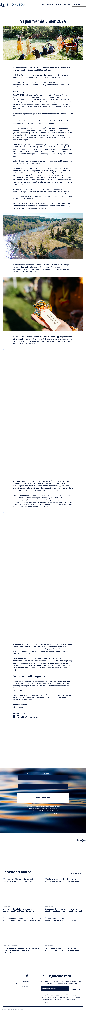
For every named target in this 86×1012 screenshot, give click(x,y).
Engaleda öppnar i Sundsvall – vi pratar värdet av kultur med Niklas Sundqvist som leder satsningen (21, 950)
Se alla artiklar (76, 873)
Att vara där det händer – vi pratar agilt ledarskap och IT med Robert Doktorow (18, 910)
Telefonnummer (24, 783)
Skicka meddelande (43, 798)
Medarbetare (7, 906)
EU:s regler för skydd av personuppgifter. (47, 813)
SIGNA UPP (76, 989)
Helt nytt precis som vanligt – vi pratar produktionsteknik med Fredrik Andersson (62, 949)
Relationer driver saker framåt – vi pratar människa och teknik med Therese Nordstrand (63, 910)
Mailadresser (48, 783)
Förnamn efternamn (26, 773)
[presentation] (22, 891)
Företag (46, 773)
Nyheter (15, 946)
